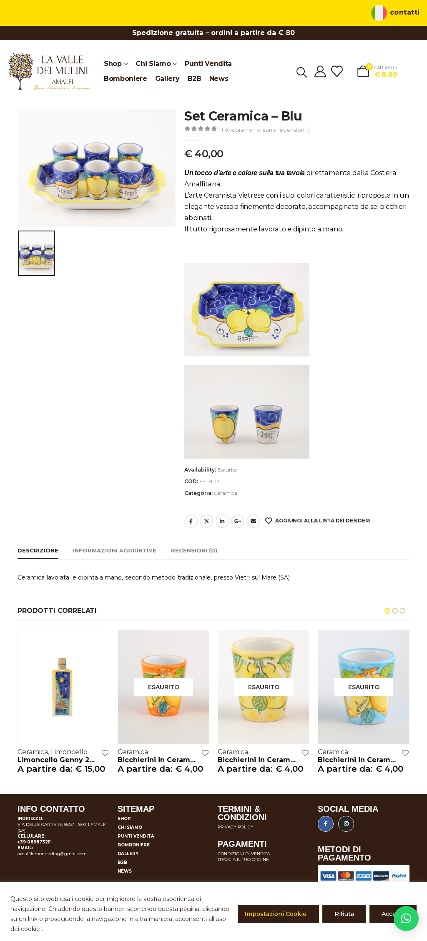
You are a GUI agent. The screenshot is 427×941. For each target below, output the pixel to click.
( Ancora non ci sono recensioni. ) (266, 129)
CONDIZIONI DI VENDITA (244, 853)
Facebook (191, 521)
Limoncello (69, 752)
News (219, 79)
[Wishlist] (337, 71)
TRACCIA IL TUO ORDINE (243, 859)
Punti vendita (208, 64)
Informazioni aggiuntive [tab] (114, 550)
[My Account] (320, 71)
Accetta (393, 914)
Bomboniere (125, 79)
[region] (213, 911)
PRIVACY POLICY (236, 827)
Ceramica (225, 493)
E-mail (253, 521)
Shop (113, 64)
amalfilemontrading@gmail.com (52, 853)
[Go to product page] (63, 687)
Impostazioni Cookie (275, 914)
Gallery (167, 79)
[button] (301, 72)
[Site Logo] (50, 71)
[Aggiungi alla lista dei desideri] (105, 752)
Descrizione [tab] (38, 550)
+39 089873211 (34, 842)
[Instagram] (346, 824)
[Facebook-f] (326, 824)
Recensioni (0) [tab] (194, 550)
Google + (237, 521)
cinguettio (206, 521)
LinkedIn (222, 521)
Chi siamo (153, 64)
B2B (194, 79)
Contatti (405, 12)
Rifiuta (344, 914)
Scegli (95, 644)
